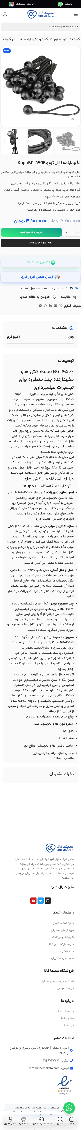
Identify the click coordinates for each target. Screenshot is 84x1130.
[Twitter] (41, 900)
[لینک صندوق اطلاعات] (65, 4)
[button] (76, 86)
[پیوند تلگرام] (40, 306)
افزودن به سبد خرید (31, 232)
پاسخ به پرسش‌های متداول (57, 981)
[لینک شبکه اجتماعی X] (60, 306)
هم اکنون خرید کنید (40, 243)
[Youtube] (33, 900)
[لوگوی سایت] (40, 14)
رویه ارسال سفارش (62, 930)
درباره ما (69, 1025)
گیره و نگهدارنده (36, 39)
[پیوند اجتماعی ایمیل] (55, 306)
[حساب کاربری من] (5, 14)
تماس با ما (67, 1018)
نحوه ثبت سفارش (63, 923)
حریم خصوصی (65, 988)
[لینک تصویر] (59, 848)
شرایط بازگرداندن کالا (61, 944)
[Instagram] (48, 900)
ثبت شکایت (67, 951)
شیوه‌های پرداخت (63, 937)
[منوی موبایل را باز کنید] (76, 14)
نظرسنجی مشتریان (62, 958)
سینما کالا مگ (65, 1011)
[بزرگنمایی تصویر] (72, 119)
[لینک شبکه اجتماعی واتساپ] (45, 306)
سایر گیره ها (9, 39)
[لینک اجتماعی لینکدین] (50, 306)
